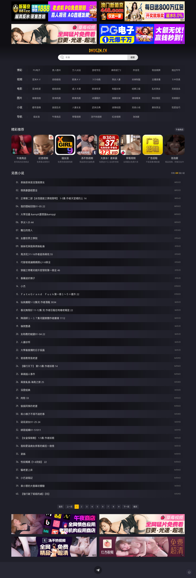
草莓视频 (76, 116)
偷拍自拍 (56, 88)
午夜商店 (56, 116)
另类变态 (176, 88)
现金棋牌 (156, 70)
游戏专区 (96, 70)
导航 (19, 116)
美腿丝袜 (116, 98)
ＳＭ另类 (176, 79)
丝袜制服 (136, 79)
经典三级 (136, 88)
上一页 (69, 506)
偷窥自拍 (36, 98)
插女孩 (36, 116)
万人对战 (76, 70)
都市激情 (36, 107)
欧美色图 (76, 98)
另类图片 (176, 98)
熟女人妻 (116, 79)
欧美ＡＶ (76, 79)
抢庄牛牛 (176, 70)
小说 (19, 107)
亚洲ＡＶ (36, 79)
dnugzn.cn (98, 50)
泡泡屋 (136, 116)
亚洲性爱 (36, 88)
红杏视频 (116, 116)
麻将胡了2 (116, 70)
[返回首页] (189, 572)
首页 (61, 506)
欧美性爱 (96, 88)
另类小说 (136, 107)
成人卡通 (76, 88)
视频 (19, 79)
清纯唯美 (136, 98)
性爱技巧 (176, 107)
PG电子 (36, 70)
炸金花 (136, 70)
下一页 (126, 506)
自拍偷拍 (56, 79)
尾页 (135, 506)
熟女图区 (156, 98)
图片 (19, 98)
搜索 (133, 57)
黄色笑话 (156, 107)
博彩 (19, 70)
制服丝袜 (116, 88)
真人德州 (56, 70)
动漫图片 (96, 98)
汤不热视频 (96, 116)
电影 (19, 89)
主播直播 (156, 79)
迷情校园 (116, 107)
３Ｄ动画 (96, 79)
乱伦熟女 (156, 88)
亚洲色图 (56, 98)
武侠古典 (96, 107)
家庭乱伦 (56, 107)
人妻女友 (76, 107)
